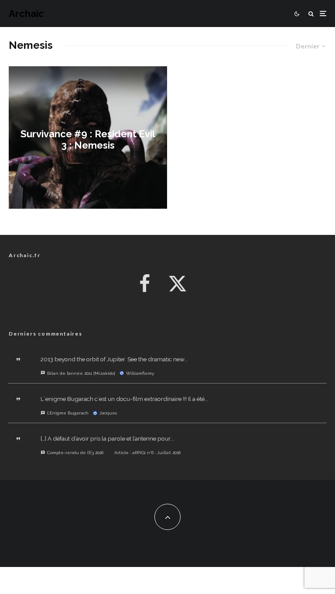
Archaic (26, 13)
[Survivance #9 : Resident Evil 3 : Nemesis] (88, 137)
